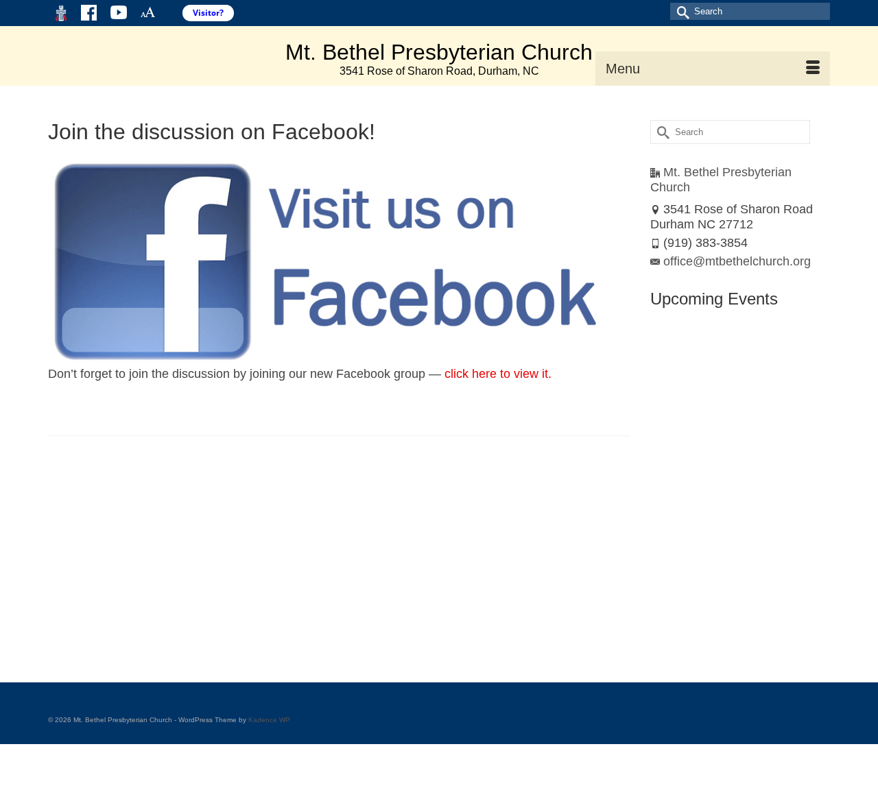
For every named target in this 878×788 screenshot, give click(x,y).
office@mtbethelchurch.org (737, 261)
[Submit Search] (680, 11)
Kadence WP (269, 720)
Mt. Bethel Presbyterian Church (439, 52)
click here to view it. (497, 374)
